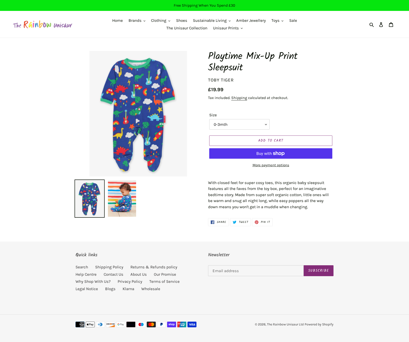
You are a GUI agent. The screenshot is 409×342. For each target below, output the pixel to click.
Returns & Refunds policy (153, 267)
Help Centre (86, 274)
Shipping (239, 97)
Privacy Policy (130, 281)
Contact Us (113, 274)
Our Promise (165, 274)
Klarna (128, 288)
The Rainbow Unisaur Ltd (285, 324)
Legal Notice (87, 288)
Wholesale (150, 288)
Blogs (110, 288)
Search (82, 267)
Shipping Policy (109, 267)
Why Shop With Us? (93, 281)
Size (213, 114)
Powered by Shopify (319, 324)
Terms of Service (164, 281)
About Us (138, 274)
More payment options (271, 165)
